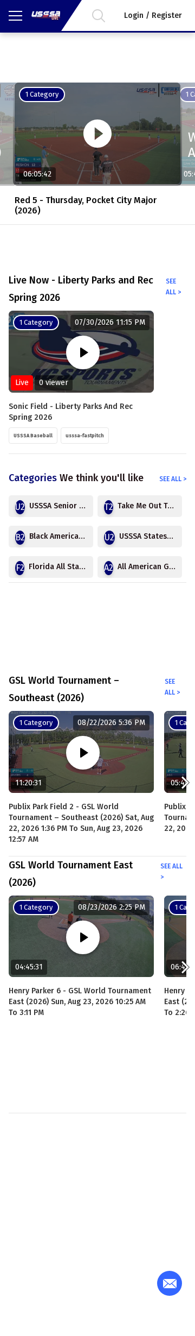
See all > (173, 287)
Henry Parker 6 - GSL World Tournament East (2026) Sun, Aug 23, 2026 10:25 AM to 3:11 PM (80, 1001)
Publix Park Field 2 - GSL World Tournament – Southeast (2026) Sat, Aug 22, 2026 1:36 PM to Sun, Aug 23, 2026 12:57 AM (81, 823)
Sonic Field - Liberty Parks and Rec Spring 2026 (71, 412)
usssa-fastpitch (85, 435)
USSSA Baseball (33, 435)
